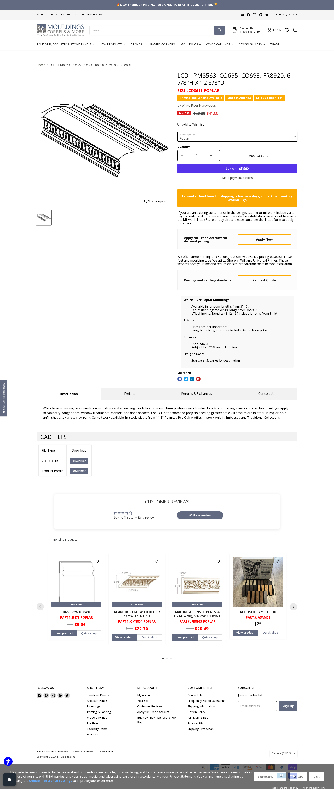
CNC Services (69, 14)
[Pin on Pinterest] (198, 379)
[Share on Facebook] (179, 379)
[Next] (293, 606)
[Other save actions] (281, 776)
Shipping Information (201, 706)
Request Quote (264, 280)
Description (69, 394)
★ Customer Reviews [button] (4, 398)
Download (79, 461)
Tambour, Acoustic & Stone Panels (64, 44)
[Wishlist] (287, 30)
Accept (298, 776)
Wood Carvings (218, 44)
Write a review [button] (200, 515)
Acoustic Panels (97, 701)
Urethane (93, 723)
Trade (275, 44)
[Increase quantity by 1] (211, 155)
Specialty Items (97, 729)
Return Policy (196, 712)
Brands (137, 44)
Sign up (288, 706)
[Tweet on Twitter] (186, 379)
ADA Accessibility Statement (53, 751)
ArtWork (92, 734)
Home (41, 64)
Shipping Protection (201, 729)
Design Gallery (250, 44)
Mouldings (190, 44)
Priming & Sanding (99, 712)
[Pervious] (40, 606)
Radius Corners (162, 44)
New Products (111, 44)
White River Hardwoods (199, 105)
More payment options (237, 177)
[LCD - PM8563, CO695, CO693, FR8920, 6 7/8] (43, 217)
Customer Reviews (91, 14)
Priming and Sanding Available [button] (201, 98)
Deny (317, 776)
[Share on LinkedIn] (192, 379)
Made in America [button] (239, 98)
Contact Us (266, 393)
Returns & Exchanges (196, 393)
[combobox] (152, 30)
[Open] (9, 779)
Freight (129, 393)
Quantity (183, 146)
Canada (285, 14)
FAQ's (54, 14)
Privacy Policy (105, 751)
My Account (145, 695)
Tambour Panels (98, 695)
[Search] (219, 30)
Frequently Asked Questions (206, 701)
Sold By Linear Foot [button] (269, 98)
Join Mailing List (198, 717)
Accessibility (196, 723)
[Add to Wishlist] (96, 561)
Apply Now (264, 239)
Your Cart (143, 701)
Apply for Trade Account (153, 712)
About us (42, 14)
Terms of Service (83, 751)
